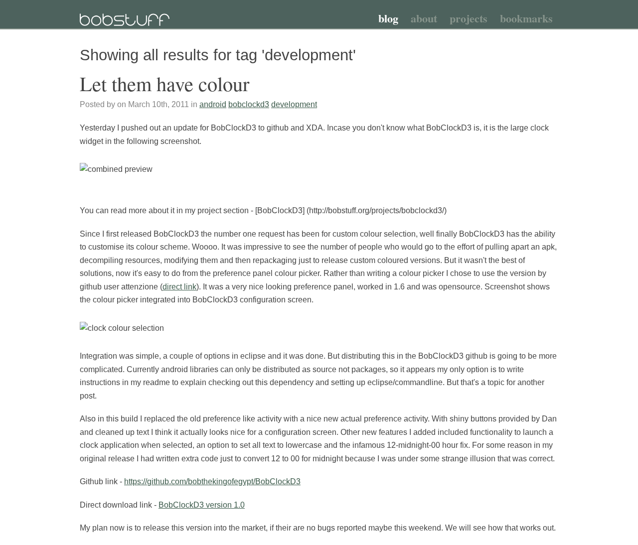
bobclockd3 (248, 104)
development (294, 104)
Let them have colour (164, 83)
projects (468, 18)
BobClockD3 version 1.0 (202, 505)
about (424, 18)
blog (388, 18)
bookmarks (526, 18)
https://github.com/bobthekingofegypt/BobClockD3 (212, 481)
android (212, 104)
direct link (179, 286)
